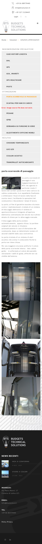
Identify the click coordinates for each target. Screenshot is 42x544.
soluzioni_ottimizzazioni (29, 40)
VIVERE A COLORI (20, 472)
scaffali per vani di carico (19, 103)
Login (16, 17)
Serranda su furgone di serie (20, 126)
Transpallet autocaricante (20, 162)
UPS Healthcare (14, 80)
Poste (9, 86)
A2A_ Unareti (12, 74)
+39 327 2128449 (23, 12)
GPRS (8, 120)
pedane (9, 113)
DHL (8, 61)
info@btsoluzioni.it (22, 8)
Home (4, 40)
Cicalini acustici (14, 156)
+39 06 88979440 (22, 3)
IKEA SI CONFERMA (20, 461)
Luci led (10, 149)
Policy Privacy (7, 522)
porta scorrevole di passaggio (21, 97)
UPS (8, 67)
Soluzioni (13, 40)
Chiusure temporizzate (17, 143)
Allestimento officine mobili (20, 133)
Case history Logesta (16, 54)
